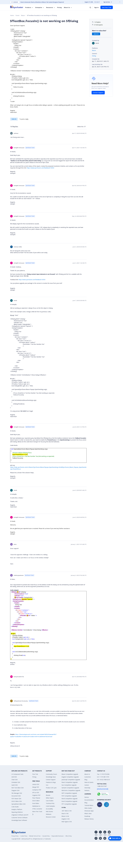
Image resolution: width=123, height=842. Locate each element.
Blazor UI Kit (65, 816)
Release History (89, 819)
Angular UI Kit (66, 819)
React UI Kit (65, 813)
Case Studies (49, 801)
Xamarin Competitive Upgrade (70, 788)
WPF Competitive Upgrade (69, 793)
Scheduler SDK (16, 782)
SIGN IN (14, 119)
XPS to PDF (35, 792)
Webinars (48, 814)
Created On (95, 59)
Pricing (59, 7)
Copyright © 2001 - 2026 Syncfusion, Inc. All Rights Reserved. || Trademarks (31, 839)
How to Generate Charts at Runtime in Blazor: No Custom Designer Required (42, 2)
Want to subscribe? (99, 31)
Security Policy (46, 836)
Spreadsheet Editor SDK (18, 804)
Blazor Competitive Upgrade (70, 774)
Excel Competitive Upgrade (69, 801)
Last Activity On (97, 64)
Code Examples (50, 806)
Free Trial (35, 774)
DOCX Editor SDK (17, 801)
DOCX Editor (36, 801)
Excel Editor (35, 803)
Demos (86, 797)
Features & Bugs (51, 782)
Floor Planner (36, 798)
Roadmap (87, 816)
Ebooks (48, 795)
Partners (86, 790)
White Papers (50, 798)
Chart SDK (15, 779)
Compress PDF (36, 790)
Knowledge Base (51, 777)
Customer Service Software (19, 817)
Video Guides (88, 808)
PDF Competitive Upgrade (69, 796)
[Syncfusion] (19, 832)
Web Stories (49, 811)
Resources (49, 7)
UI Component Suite (17, 774)
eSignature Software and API (20, 815)
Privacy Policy (15, 836)
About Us (67, 7)
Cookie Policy (23, 836)
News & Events (88, 782)
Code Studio (15, 807)
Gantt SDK (15, 785)
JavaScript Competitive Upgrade (71, 779)
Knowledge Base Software (19, 820)
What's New (87, 813)
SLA (47, 785)
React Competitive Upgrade (70, 782)
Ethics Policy (69, 836)
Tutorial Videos (88, 805)
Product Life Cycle (51, 788)
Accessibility (49, 809)
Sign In (96, 7)
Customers (87, 777)
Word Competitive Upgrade (69, 798)
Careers (86, 785)
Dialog (94, 56)
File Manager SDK (17, 793)
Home (12, 15)
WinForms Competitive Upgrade (71, 790)
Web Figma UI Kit (67, 821)
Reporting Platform (17, 812)
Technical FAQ (50, 803)
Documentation (89, 800)
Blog (85, 779)
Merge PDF (35, 787)
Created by (95, 40)
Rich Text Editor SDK (18, 788)
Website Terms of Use (34, 836)
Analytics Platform (17, 809)
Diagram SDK (15, 790)
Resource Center (51, 817)
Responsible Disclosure (58, 836)
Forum (17, 15)
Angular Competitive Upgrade (70, 777)
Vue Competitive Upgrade (69, 785)
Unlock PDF (35, 784)
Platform (95, 48)
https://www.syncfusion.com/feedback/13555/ (40, 168)
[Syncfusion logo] (16, 7)
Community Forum (51, 774)
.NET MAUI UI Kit (66, 811)
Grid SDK (14, 777)
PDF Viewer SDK (16, 798)
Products (28, 7)
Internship (87, 788)
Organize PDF (36, 795)
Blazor (23, 15)
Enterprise (38, 7)
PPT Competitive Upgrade (69, 804)
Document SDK (16, 796)
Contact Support (98, 92)
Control (94, 53)
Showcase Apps (89, 811)
